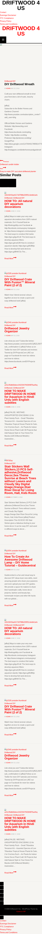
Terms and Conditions (8, 24)
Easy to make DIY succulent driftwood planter (18, 170)
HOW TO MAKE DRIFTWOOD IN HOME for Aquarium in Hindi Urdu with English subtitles (20, 396)
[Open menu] (3, 39)
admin (8, 88)
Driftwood (8, 198)
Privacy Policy (5, 21)
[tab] (2, 884)
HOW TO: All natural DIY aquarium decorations (18, 204)
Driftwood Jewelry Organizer (16, 330)
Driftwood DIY (10, 81)
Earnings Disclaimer (8, 15)
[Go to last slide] (4, 183)
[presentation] (21, 194)
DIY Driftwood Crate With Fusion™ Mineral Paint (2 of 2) (19, 282)
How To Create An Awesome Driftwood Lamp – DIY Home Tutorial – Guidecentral (20, 561)
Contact (3, 12)
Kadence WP (21, 911)
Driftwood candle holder (9, 163)
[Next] (12, 183)
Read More (10, 258)
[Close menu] (2, 917)
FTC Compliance (7, 18)
